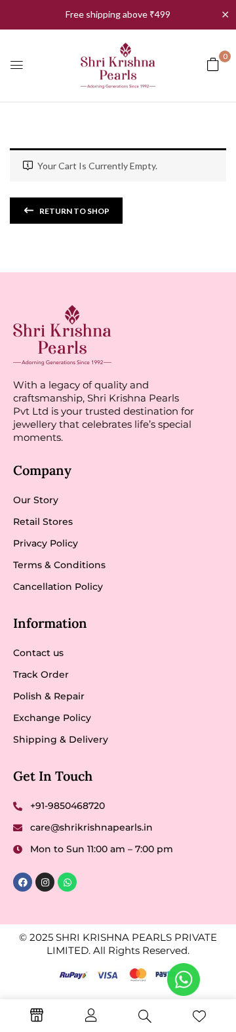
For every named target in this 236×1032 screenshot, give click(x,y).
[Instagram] (44, 882)
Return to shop (73, 211)
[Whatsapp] (67, 882)
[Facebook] (22, 882)
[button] (213, 64)
